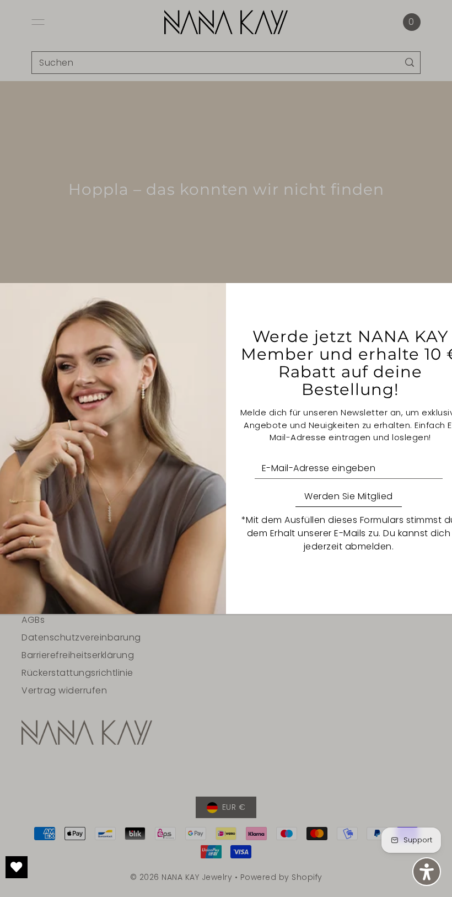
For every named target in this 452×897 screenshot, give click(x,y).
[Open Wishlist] (17, 867)
